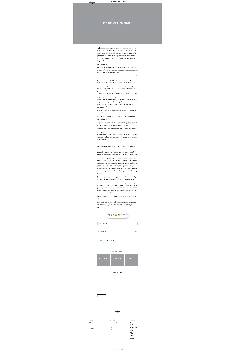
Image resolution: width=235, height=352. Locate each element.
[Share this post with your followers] (131, 224)
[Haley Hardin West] (92, 2)
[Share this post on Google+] (133, 224)
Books (131, 324)
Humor (131, 333)
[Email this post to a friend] (135, 224)
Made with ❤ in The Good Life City (117, 349)
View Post (131, 260)
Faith (131, 329)
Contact (123, 1)
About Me (115, 1)
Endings (134, 231)
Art (130, 322)
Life (130, 337)
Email (112, 289)
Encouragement (133, 327)
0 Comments (120, 25)
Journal (132, 335)
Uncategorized (133, 341)
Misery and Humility (113, 329)
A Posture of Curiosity (117, 259)
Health (131, 332)
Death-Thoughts (103, 231)
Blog (119, 1)
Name (98, 289)
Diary (131, 325)
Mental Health (133, 340)
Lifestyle (132, 338)
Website (125, 289)
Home (111, 1)
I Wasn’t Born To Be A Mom (103, 259)
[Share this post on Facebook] (130, 224)
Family (131, 330)
